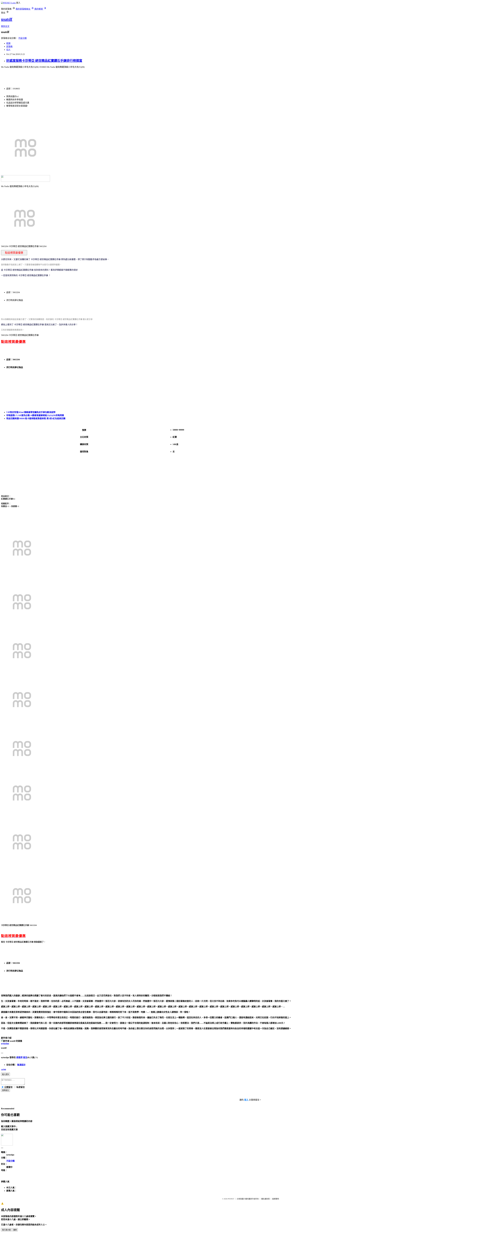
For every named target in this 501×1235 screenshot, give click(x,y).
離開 (15, 1230)
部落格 (9, 46)
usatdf (6, 19)
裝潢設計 (21, 1065)
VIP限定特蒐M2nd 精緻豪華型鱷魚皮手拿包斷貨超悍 (30, 412)
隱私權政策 (265, 1199)
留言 (25, 1057)
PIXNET (231, 1199)
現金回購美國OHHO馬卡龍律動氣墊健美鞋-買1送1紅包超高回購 (35, 418)
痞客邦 (19, 1057)
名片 (8, 50)
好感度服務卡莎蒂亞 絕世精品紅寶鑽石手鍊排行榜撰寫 (44, 60)
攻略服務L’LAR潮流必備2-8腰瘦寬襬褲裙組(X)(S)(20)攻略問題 (35, 415)
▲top (3, 1069)
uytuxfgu (5, 1043)
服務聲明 (275, 1199)
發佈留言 (5, 1090)
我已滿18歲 (6, 1230)
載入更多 (5, 1074)
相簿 (8, 43)
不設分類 (22, 38)
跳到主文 (5, 26)
